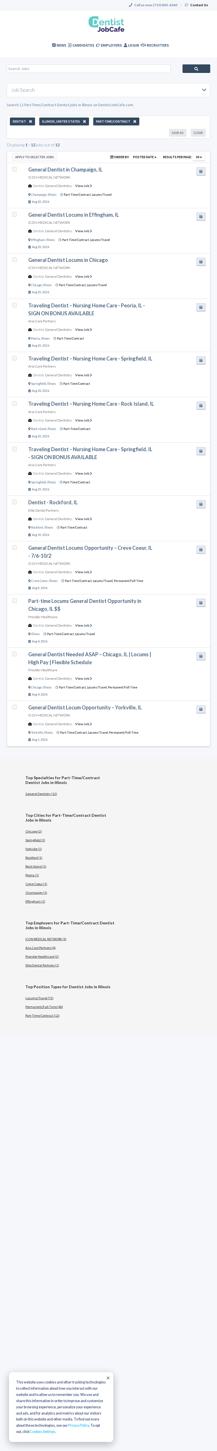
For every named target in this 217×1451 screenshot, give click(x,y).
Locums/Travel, (103, 581)
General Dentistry (58, 186)
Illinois (52, 194)
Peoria (35, 338)
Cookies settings (42, 1432)
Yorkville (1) (33, 849)
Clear (198, 133)
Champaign (39, 194)
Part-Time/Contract (70, 338)
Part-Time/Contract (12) (42, 1015)
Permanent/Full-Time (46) (44, 1007)
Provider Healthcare (42, 617)
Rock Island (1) (35, 866)
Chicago (36, 285)
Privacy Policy (78, 1425)
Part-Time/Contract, (78, 194)
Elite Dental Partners (43, 510)
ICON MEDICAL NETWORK (49, 177)
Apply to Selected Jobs (34, 157)
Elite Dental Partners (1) (42, 965)
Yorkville (37, 732)
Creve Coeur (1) (36, 884)
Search (196, 68)
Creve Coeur (39, 581)
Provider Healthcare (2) (42, 956)
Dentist (38, 186)
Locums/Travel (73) (39, 998)
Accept (107, 1378)
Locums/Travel (102, 194)
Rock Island (38, 429)
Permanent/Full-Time (128, 581)
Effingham (38, 240)
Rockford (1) (33, 857)
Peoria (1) (32, 875)
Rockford (37, 527)
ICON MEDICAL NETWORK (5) (45, 939)
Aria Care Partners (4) (40, 948)
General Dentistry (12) (41, 794)
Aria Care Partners (42, 321)
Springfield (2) (35, 840)
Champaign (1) (36, 892)
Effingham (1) (35, 901)
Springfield (38, 383)
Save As (178, 133)
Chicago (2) (33, 831)
